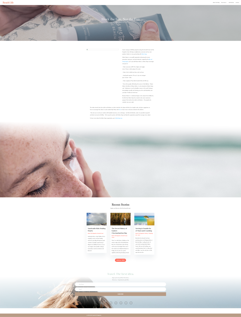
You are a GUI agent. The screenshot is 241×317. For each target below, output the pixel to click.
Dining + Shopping (149, 233)
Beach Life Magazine (92, 233)
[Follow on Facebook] (111, 303)
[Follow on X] (116, 303)
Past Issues (223, 2)
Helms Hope (144, 54)
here (120, 109)
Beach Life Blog (216, 2)
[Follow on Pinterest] (121, 303)
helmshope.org (118, 118)
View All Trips (120, 260)
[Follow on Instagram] (126, 303)
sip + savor (137, 235)
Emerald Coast (122, 22)
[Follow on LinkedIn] (131, 303)
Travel (126, 22)
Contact (237, 2)
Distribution (231, 2)
